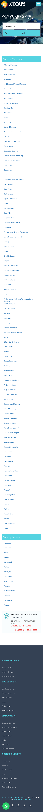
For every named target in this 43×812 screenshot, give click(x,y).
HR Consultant (9, 280)
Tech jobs (7, 466)
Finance (6, 251)
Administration (9, 74)
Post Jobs (5, 744)
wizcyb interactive (23, 800)
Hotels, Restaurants (11, 270)
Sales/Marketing (10, 409)
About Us (5, 765)
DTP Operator (9, 208)
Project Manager (10, 390)
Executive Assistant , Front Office (16, 232)
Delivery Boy (8, 194)
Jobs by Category (8, 672)
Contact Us (6, 761)
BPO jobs (7, 122)
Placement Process (8, 693)
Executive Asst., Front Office (14, 237)
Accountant (8, 70)
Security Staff (9, 414)
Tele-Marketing (9, 480)
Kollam (6, 567)
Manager (7, 313)
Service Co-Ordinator (12, 418)
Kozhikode (8, 576)
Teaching (7, 456)
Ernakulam (7, 548)
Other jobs (8, 356)
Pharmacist (8, 375)
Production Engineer (11, 380)
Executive (7, 227)
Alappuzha (7, 543)
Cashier (6, 137)
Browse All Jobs (7, 668)
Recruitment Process (9, 727)
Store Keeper (9, 442)
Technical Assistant (11, 471)
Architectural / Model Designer (15, 84)
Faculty (6, 242)
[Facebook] (12, 805)
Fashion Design (9, 246)
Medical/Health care (11, 323)
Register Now (6, 697)
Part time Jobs (9, 371)
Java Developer (9, 304)
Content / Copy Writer (12, 160)
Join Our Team (7, 770)
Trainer (6, 509)
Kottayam (7, 572)
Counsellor (8, 170)
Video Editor (8, 514)
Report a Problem (8, 710)
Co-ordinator (8, 146)
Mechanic (7, 318)
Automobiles (8, 98)
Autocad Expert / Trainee (13, 94)
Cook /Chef (8, 165)
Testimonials (6, 706)
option (6, 351)
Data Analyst (8, 184)
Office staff (8, 347)
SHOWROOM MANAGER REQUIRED (25, 614)
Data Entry (8, 189)
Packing (7, 366)
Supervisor (8, 452)
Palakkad (7, 586)
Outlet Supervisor (10, 361)
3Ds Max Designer (10, 65)
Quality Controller (10, 394)
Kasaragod (8, 562)
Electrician (7, 213)
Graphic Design (9, 256)
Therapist (7, 490)
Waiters (7, 519)
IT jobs (6, 294)
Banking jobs (8, 108)
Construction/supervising (13, 156)
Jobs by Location (8, 676)
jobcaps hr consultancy (13, 797)
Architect (7, 79)
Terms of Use (6, 783)
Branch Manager (10, 127)
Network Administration (13, 332)
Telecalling (8, 485)
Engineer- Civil (9, 218)
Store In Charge (10, 437)
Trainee (6, 504)
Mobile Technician (10, 328)
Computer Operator (11, 151)
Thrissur (7, 595)
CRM (5, 175)
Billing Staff (8, 117)
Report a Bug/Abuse (9, 787)
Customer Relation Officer (14, 179)
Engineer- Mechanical (12, 222)
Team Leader (8, 461)
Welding (7, 528)
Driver (6, 203)
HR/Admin (7, 285)
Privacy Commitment (9, 778)
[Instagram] (18, 805)
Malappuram (8, 581)
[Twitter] (24, 805)
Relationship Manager (12, 404)
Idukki (6, 552)
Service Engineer (10, 423)
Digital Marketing (10, 199)
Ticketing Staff (9, 495)
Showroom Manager (11, 433)
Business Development (12, 132)
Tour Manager (9, 499)
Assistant (7, 89)
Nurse (6, 337)
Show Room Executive (12, 428)
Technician (8, 476)
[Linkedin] (30, 805)
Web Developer (9, 523)
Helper (6, 261)
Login (4, 702)
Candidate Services (8, 689)
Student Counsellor (11, 447)
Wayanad (7, 605)
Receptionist (8, 399)
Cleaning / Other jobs (12, 141)
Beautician (8, 113)
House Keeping (9, 275)
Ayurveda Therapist (11, 103)
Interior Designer (10, 289)
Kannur (6, 557)
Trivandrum (8, 600)
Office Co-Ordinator (11, 342)
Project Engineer (10, 385)
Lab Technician (9, 308)
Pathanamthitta (10, 591)
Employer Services (8, 723)
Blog (3, 774)
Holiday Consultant (11, 265)
